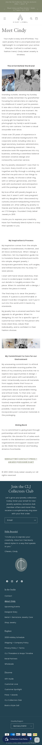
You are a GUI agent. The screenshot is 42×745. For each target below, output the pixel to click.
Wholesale (9, 664)
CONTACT (23, 459)
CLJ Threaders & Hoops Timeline (19, 653)
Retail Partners (11, 659)
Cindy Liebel (16, 743)
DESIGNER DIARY (26, 462)
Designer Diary (11, 612)
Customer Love (11, 684)
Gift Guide (9, 679)
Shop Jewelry (10, 622)
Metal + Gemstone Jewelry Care (19, 617)
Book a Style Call (12, 705)
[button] (4, 18)
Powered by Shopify (29, 743)
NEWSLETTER (11, 459)
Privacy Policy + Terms (14, 648)
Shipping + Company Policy (17, 642)
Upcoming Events (12, 606)
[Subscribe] (34, 520)
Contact (8, 596)
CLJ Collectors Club (13, 700)
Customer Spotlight (13, 689)
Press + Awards (11, 695)
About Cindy (10, 601)
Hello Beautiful (11, 532)
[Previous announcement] (4, 9)
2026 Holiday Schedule (14, 637)
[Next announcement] (37, 9)
